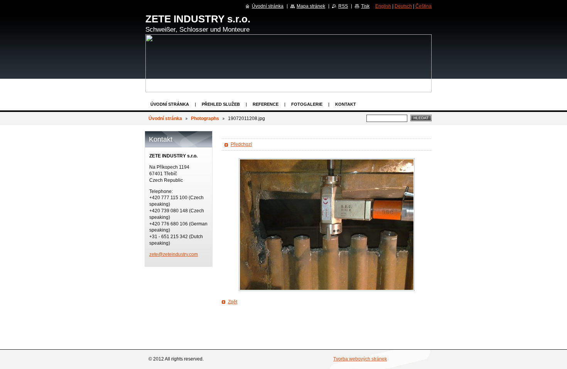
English (383, 6)
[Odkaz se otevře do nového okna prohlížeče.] (327, 224)
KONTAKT (345, 104)
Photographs (205, 118)
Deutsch (403, 6)
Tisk (365, 6)
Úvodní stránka (169, 104)
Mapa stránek (311, 6)
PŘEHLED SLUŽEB (221, 104)
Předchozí (241, 144)
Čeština (423, 6)
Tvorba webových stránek (360, 359)
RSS (343, 6)
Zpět (232, 302)
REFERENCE (265, 104)
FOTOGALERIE (306, 104)
